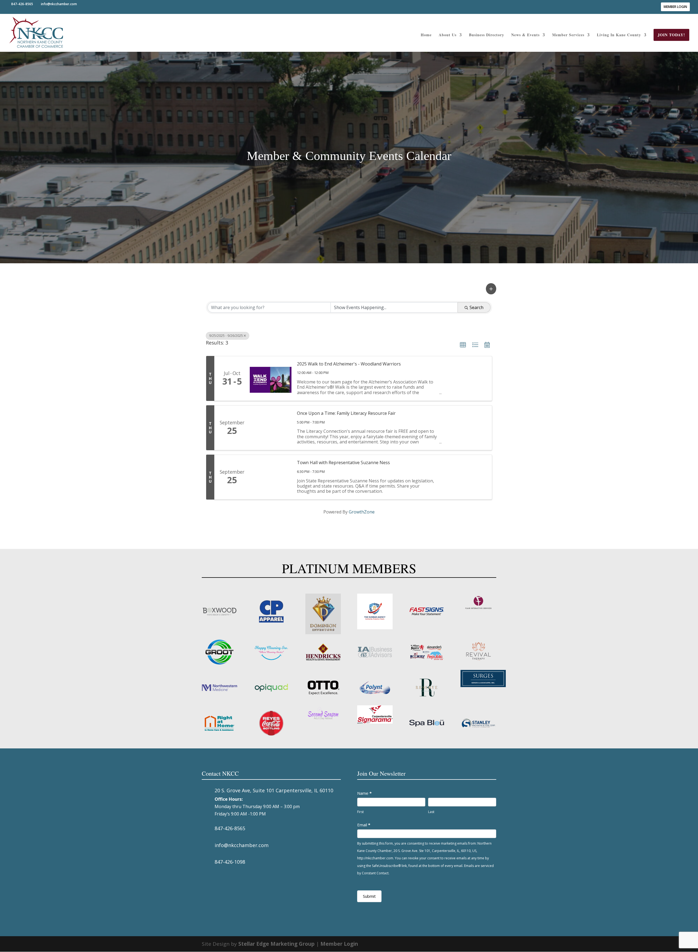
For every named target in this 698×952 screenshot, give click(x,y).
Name (364, 793)
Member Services (568, 35)
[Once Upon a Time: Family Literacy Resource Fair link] (270, 428)
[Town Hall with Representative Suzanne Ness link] (270, 477)
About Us (447, 35)
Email (363, 824)
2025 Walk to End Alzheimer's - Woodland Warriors (349, 364)
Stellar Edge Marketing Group (276, 943)
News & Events (525, 35)
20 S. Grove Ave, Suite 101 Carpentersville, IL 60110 (274, 790)
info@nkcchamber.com (242, 845)
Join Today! (671, 35)
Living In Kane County (619, 35)
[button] (491, 288)
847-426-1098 (230, 862)
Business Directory (486, 35)
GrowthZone (362, 512)
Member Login (675, 6)
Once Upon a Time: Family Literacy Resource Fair (346, 413)
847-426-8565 (230, 828)
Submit (369, 896)
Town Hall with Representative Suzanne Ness (343, 462)
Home (426, 35)
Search (476, 307)
